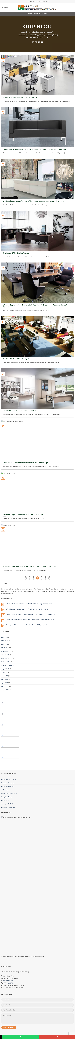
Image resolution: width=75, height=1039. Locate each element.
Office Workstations (7, 786)
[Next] (49, 578)
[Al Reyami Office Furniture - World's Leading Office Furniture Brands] (37, 7)
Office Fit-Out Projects (8, 779)
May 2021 (4, 679)
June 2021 (4, 676)
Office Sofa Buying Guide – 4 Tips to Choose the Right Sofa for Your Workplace (34, 149)
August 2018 (5, 690)
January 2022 (5, 655)
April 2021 (4, 683)
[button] (4, 7)
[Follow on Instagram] (36, 42)
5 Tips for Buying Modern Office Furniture (20, 97)
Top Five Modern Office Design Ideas (18, 359)
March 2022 (5, 647)
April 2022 (4, 644)
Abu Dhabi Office (43, 1)
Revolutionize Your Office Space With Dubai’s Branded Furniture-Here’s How (30, 619)
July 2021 (4, 672)
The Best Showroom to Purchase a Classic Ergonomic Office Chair (29, 566)
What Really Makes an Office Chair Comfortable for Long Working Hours (29, 604)
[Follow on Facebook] (33, 42)
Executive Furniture (7, 783)
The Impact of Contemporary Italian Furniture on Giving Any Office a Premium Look (32, 625)
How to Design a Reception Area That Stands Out (23, 515)
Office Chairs (5, 790)
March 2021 (5, 686)
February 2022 (6, 651)
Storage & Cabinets (7, 804)
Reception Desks (6, 797)
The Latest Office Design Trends (16, 253)
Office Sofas (5, 800)
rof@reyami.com (8, 980)
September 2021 (6, 665)
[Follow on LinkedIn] (42, 42)
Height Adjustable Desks (9, 793)
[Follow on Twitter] (39, 42)
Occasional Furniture (8, 807)
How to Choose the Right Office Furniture (20, 411)
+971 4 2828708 (8, 983)
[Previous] (25, 578)
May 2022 (4, 640)
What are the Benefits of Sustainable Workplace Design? (26, 463)
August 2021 (5, 669)
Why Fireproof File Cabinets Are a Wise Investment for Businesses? (27, 609)
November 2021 (6, 658)
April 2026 (4, 637)
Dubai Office (31, 1)
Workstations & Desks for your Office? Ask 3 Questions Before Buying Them (33, 201)
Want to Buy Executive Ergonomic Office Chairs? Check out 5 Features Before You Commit (36, 306)
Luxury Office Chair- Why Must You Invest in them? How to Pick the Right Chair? (31, 614)
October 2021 (5, 662)
